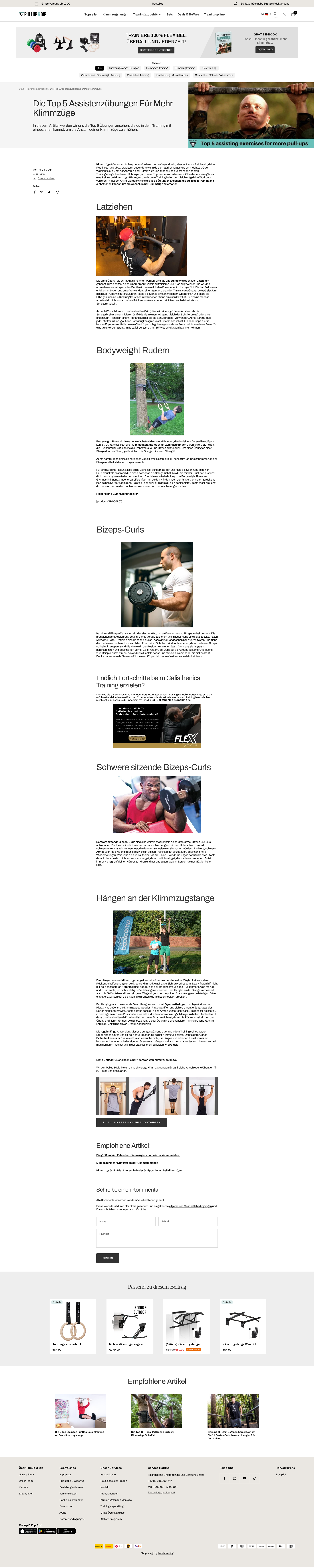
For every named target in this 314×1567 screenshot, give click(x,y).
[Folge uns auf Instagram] (235, 1478)
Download (265, 49)
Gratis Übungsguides (112, 1512)
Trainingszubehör (145, 14)
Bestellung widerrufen (71, 1487)
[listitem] (35, 192)
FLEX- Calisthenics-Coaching (167, 700)
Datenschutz (66, 1506)
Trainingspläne (214, 14)
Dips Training (209, 68)
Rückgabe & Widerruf (71, 1481)
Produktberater (109, 1493)
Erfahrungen (26, 1493)
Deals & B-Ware (188, 14)
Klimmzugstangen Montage (116, 1500)
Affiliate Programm (111, 1519)
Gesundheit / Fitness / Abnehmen (214, 75)
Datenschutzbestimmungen (112, 1209)
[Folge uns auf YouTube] (245, 1478)
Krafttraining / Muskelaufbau (172, 75)
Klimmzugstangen (115, 14)
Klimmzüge (103, 164)
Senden (108, 1258)
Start (21, 89)
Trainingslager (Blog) (37, 89)
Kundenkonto (108, 1474)
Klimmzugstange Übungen (124, 68)
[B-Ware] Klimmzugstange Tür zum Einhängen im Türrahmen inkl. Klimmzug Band (183, 1344)
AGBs (62, 1512)
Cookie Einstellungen (71, 1500)
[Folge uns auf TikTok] (255, 1478)
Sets (169, 14)
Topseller (91, 14)
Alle (100, 68)
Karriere (23, 1487)
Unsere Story (26, 1474)
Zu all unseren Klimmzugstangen (132, 1122)
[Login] (284, 14)
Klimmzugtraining (185, 68)
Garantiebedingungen (71, 1519)
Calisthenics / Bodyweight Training (100, 75)
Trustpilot (157, 3)
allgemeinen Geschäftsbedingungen (190, 1206)
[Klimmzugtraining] (110, 164)
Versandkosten (68, 1493)
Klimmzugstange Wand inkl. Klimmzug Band (240, 1344)
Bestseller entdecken (156, 50)
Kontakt (104, 1487)
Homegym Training (157, 68)
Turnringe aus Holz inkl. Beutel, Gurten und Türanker (71, 1344)
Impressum (65, 1474)
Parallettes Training (138, 75)
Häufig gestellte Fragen (113, 1481)
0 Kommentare (46, 178)
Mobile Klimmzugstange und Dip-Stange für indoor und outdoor (127, 1344)
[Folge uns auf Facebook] (225, 1478)
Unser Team (26, 1481)
